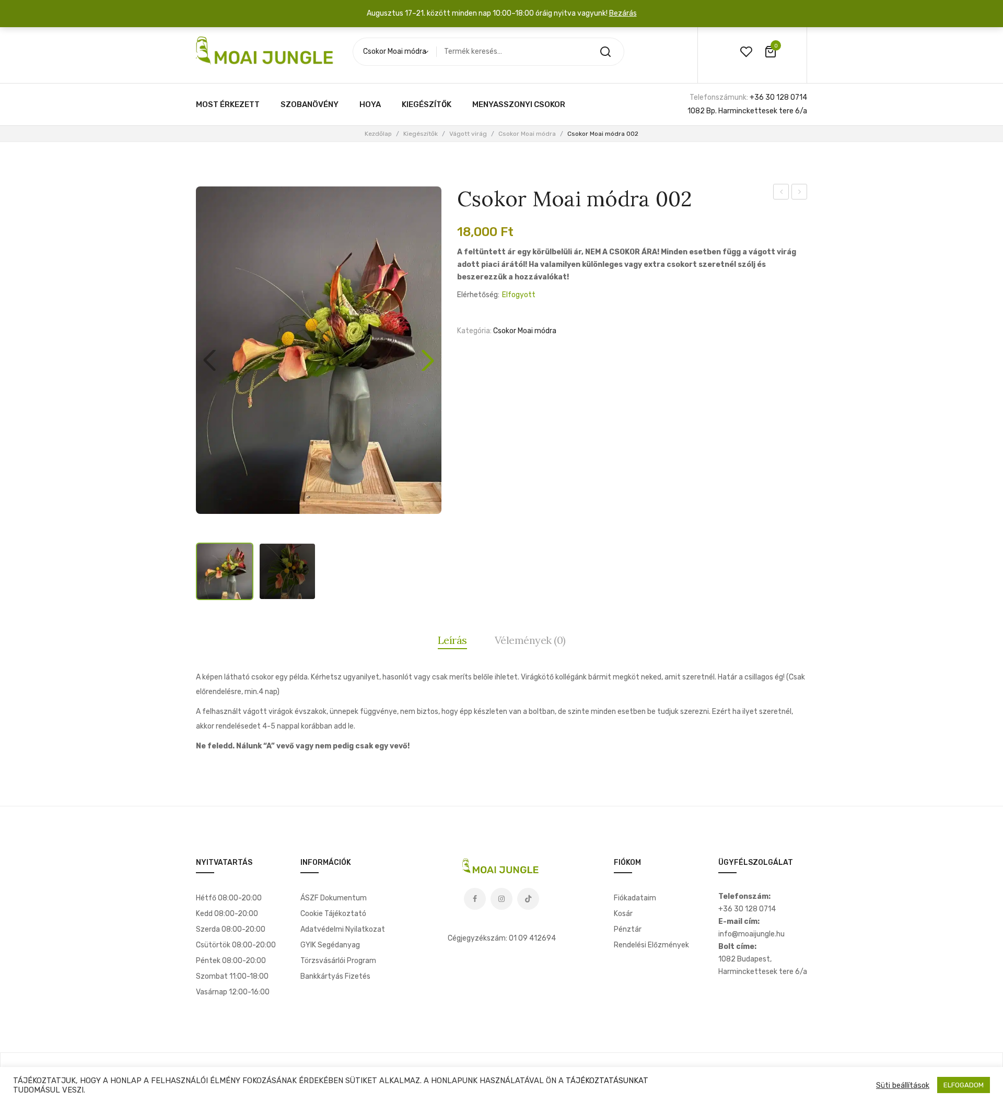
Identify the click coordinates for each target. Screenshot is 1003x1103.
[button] (427, 360)
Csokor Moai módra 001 (781, 193)
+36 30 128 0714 (778, 97)
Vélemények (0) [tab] (530, 640)
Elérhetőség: (478, 294)
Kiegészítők (420, 133)
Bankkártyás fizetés (335, 976)
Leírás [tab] (452, 640)
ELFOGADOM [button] (963, 1085)
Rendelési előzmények (651, 945)
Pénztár (628, 929)
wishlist (746, 52)
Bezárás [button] (623, 13)
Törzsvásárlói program (338, 960)
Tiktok (528, 899)
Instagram (501, 899)
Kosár (623, 913)
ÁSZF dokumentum (333, 898)
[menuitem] (228, 104)
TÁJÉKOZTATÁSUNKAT (607, 1080)
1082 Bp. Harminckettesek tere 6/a (747, 111)
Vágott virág (468, 133)
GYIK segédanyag (330, 945)
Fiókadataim (635, 898)
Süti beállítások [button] (902, 1085)
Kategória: (474, 330)
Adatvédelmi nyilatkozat (342, 929)
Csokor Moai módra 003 (799, 193)
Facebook (475, 899)
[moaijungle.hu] (266, 51)
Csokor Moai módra (527, 133)
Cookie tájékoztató (333, 913)
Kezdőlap (378, 133)
